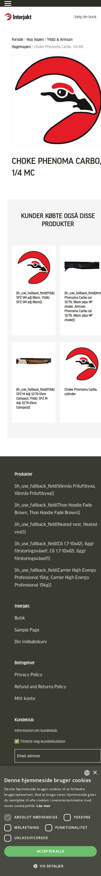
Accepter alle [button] (50, 851)
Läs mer (43, 805)
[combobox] (87, 773)
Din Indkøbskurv (31, 641)
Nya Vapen (35, 39)
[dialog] (50, 821)
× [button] (95, 773)
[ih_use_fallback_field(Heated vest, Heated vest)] (56, 528)
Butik (20, 617)
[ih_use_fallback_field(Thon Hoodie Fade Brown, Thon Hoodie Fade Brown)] (53, 508)
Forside (17, 39)
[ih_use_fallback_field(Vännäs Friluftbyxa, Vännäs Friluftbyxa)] (55, 489)
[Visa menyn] (7, 3)
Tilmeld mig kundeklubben (42, 741)
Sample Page (27, 629)
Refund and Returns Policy (40, 686)
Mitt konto (25, 698)
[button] (50, 866)
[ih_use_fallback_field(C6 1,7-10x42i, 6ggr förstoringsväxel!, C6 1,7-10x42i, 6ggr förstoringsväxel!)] (54, 551)
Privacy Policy (28, 674)
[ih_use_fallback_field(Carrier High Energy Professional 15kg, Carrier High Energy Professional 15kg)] (55, 577)
